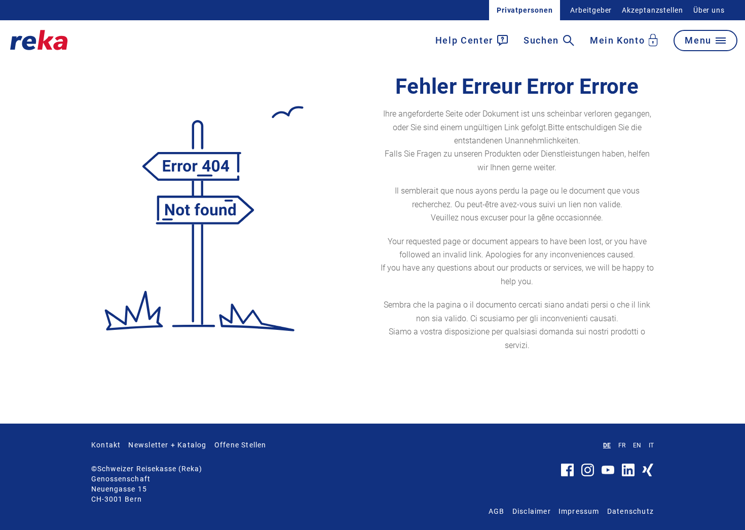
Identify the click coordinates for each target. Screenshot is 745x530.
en (637, 445)
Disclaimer (531, 511)
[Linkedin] (628, 474)
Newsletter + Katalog (167, 445)
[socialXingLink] (648, 474)
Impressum (579, 511)
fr (621, 445)
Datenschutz (630, 511)
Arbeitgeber (591, 10)
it (651, 445)
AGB (497, 511)
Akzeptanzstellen (652, 10)
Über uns (709, 10)
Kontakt (106, 445)
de (607, 445)
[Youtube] (608, 472)
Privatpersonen (525, 10)
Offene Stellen (240, 445)
